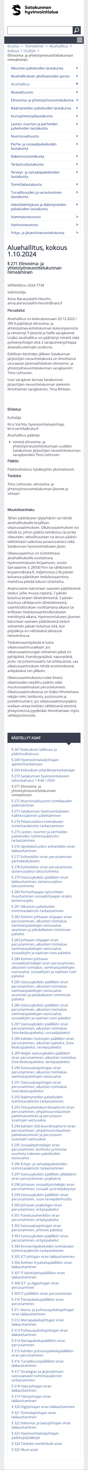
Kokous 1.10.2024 (21, 50)
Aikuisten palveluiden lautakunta (37, 68)
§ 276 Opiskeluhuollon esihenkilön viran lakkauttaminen (43, 848)
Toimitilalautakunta (26, 184)
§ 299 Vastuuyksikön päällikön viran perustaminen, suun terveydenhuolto (42, 1197)
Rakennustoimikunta (27, 156)
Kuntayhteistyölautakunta (32, 116)
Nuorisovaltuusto (25, 136)
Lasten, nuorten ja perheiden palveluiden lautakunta (34, 126)
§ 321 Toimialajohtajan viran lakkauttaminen (34, 1415)
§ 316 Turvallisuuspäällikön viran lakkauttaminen (38, 1363)
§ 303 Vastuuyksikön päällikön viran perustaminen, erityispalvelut (40, 1238)
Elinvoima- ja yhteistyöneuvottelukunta (42, 100)
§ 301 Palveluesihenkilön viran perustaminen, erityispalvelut (36, 1217)
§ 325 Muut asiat (25, 1449)
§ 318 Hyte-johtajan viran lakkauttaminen (31, 1388)
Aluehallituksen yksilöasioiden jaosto (40, 76)
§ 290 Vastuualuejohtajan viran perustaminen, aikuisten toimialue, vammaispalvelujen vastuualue (39, 1072)
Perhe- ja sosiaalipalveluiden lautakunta (34, 146)
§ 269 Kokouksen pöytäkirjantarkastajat (43, 770)
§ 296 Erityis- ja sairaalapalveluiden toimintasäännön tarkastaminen (39, 1166)
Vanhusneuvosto (24, 224)
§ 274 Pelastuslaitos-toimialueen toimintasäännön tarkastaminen (38, 823)
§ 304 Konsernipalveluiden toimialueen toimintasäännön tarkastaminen (43, 1248)
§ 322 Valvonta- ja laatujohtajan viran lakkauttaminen (41, 1425)
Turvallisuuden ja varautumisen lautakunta (36, 194)
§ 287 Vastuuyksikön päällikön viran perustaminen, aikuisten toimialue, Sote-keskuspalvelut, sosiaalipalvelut (41, 1028)
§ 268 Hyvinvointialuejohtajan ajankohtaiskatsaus (35, 762)
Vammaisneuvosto (26, 217)
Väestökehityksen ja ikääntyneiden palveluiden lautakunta (38, 206)
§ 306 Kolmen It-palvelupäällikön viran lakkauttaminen (42, 1264)
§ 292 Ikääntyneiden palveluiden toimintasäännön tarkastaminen (38, 1099)
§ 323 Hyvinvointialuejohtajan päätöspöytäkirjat (35, 1435)
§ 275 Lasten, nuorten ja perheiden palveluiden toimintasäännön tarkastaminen (39, 836)
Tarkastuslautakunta (27, 164)
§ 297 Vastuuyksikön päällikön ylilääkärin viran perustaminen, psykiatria (44, 1176)
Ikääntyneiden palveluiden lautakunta (41, 108)
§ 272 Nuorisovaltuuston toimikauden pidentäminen (42, 803)
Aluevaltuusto (22, 92)
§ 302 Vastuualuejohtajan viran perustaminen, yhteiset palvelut (37, 1228)
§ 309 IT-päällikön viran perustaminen (42, 1293)
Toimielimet (34, 46)
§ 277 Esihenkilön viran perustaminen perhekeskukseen (42, 859)
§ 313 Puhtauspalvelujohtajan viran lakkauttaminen (40, 1332)
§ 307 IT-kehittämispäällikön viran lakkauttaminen (38, 1275)
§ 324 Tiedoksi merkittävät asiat (37, 1443)
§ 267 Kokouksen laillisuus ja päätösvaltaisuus (34, 751)
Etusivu (13, 46)
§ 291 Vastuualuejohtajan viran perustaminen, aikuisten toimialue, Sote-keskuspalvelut (39, 1086)
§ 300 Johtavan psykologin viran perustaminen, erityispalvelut (37, 1207)
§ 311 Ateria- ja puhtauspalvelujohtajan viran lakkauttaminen (43, 1312)
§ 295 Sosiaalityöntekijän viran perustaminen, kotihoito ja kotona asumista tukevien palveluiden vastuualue (39, 1151)
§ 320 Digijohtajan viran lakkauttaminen (43, 1407)
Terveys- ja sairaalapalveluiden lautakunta (35, 174)
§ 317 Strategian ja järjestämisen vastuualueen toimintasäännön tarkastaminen (38, 1375)
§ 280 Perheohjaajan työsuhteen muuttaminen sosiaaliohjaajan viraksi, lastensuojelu (42, 896)
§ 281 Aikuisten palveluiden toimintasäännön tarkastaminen (38, 908)
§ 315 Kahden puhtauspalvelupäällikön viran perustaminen (42, 1353)
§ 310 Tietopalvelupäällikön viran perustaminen (38, 1301)
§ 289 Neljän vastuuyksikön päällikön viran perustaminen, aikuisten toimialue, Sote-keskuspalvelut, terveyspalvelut (44, 1057)
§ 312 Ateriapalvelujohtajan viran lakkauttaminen (38, 1322)
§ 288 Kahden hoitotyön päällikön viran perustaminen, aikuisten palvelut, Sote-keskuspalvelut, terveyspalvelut (43, 1042)
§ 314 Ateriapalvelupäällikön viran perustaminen (38, 1343)
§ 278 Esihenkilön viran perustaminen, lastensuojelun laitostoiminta (42, 869)
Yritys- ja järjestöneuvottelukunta (37, 232)
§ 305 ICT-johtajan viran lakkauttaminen (43, 1256)
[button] (77, 30)
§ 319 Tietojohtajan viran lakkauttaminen (31, 1398)
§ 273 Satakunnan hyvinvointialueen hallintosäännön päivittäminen (40, 813)
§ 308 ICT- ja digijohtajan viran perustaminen (35, 1285)
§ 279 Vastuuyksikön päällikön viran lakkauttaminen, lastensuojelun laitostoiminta (40, 881)
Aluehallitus (58, 46)
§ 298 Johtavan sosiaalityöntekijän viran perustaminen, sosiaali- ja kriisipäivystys (44, 1186)
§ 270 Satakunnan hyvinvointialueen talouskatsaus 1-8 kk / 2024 (40, 778)
